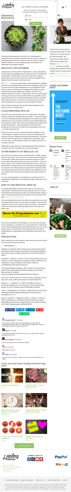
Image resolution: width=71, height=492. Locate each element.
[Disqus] (24, 338)
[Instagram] (33, 459)
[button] (63, 7)
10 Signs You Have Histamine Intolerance (12, 437)
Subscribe (36, 23)
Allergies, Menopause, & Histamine (34, 437)
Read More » (4, 387)
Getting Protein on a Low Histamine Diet (35, 386)
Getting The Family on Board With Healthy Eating (36, 411)
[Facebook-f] (29, 459)
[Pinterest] (41, 459)
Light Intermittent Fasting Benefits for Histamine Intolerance (10, 412)
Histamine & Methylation (10, 385)
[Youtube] (37, 459)
